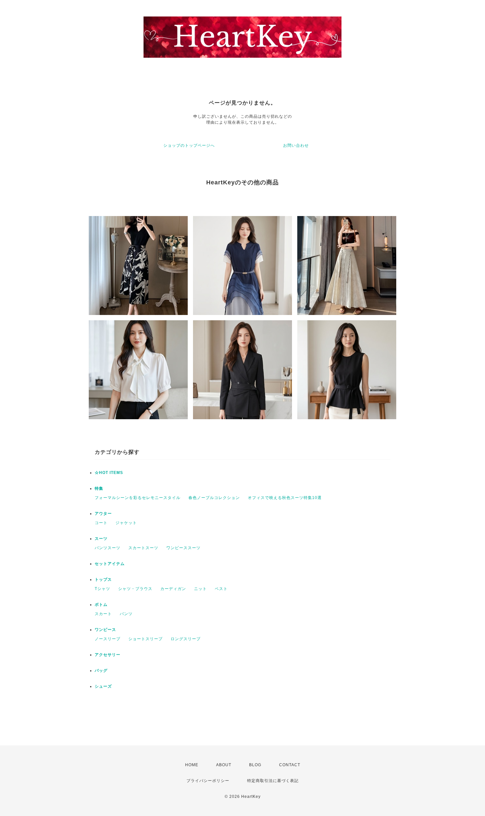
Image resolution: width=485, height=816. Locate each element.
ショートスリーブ (145, 639)
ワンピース (105, 629)
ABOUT (223, 765)
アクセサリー (107, 654)
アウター (103, 513)
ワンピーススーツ (183, 548)
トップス (103, 579)
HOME (191, 765)
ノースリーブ (107, 639)
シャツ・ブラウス (135, 588)
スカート (103, 614)
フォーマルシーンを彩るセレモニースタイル (137, 497)
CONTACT (289, 765)
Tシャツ (102, 588)
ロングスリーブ (186, 639)
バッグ (101, 670)
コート (101, 522)
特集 (99, 488)
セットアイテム (110, 563)
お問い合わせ (296, 145)
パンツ (126, 614)
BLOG (255, 765)
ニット (200, 588)
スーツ (101, 538)
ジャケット (126, 522)
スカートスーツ (143, 548)
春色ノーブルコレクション (214, 497)
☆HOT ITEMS (109, 472)
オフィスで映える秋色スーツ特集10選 (285, 497)
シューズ (103, 686)
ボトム (101, 604)
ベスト (221, 588)
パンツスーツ (107, 548)
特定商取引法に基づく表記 (273, 780)
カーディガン (173, 588)
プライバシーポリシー (207, 780)
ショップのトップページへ (189, 145)
